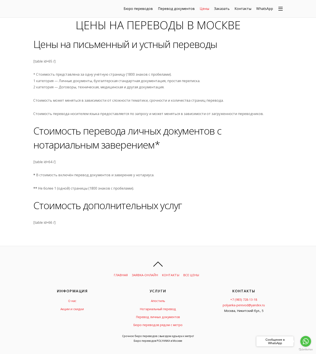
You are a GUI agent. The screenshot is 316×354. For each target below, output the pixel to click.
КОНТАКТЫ (170, 275)
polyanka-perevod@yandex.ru (244, 305)
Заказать (222, 8)
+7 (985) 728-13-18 (243, 299)
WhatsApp (264, 8)
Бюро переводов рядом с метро (158, 325)
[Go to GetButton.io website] (306, 349)
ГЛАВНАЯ (121, 275)
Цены (204, 8)
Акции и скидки (72, 309)
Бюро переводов (138, 8)
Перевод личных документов (158, 317)
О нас (72, 301)
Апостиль (158, 301)
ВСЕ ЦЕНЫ (191, 275)
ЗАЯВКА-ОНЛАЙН (145, 275)
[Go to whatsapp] (305, 341)
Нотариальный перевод (158, 309)
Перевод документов (176, 8)
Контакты (243, 8)
